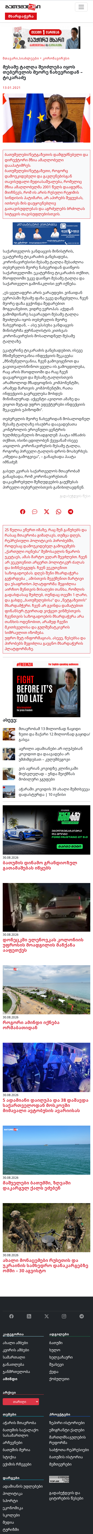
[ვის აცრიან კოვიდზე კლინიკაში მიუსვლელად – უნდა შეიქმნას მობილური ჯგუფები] (9, 773)
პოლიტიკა (13, 1493)
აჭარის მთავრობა (19, 1422)
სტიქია (9, 1456)
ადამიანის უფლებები (23, 1486)
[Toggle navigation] (81, 6)
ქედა (53, 1371)
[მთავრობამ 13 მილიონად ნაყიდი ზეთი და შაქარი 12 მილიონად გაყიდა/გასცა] (9, 733)
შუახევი (56, 1364)
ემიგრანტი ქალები (66, 1429)
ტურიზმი (11, 1529)
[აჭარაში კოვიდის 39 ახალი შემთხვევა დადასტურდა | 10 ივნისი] (9, 791)
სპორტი (10, 1500)
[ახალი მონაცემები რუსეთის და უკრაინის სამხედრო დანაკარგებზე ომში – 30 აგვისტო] (46, 1227)
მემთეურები (60, 1464)
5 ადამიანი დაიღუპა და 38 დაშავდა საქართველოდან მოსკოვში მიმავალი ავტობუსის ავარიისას (45, 1105)
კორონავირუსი (56, 58)
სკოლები (11, 1515)
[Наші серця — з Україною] (22, 7)
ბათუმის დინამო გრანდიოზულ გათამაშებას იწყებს (40, 865)
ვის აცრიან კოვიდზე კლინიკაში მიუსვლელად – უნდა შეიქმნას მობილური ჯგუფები (48, 774)
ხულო (54, 1349)
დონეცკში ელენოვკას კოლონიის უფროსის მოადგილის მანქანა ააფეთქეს (43, 945)
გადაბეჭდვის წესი (75, 496)
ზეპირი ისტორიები (67, 1422)
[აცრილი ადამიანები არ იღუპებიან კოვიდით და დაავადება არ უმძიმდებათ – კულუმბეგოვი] (9, 753)
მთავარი (10, 58)
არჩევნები (12, 1442)
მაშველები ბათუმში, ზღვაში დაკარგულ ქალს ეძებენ (37, 1185)
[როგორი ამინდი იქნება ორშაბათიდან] (46, 989)
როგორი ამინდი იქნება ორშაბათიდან (31, 1025)
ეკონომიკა (13, 1507)
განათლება (13, 1364)
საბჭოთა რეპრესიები (69, 1449)
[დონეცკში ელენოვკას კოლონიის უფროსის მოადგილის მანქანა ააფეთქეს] (46, 906)
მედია (8, 1522)
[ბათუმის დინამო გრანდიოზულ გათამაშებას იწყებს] (46, 829)
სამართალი (14, 1357)
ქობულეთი (59, 1378)
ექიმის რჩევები (17, 1464)
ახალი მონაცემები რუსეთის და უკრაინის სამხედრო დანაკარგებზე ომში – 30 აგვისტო (45, 1265)
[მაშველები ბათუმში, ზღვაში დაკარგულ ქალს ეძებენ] (46, 1149)
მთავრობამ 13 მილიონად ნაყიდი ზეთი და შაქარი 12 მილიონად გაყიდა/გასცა (54, 734)
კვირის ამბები (16, 1349)
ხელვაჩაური (61, 1357)
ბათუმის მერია (16, 1449)
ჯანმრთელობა (16, 1371)
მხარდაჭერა (21, 16)
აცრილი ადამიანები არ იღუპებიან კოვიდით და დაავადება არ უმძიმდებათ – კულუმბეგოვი (51, 754)
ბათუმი (56, 1342)
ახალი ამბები (15, 1342)
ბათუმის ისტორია (66, 1456)
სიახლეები (29, 58)
